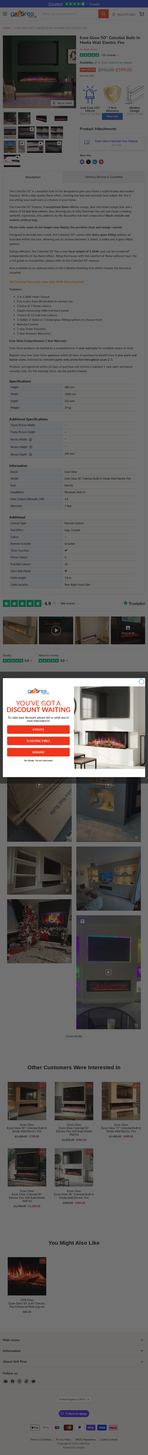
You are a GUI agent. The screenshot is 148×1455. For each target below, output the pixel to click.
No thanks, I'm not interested (38, 760)
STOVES (38, 729)
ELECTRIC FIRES (38, 741)
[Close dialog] (141, 681)
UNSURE (38, 752)
